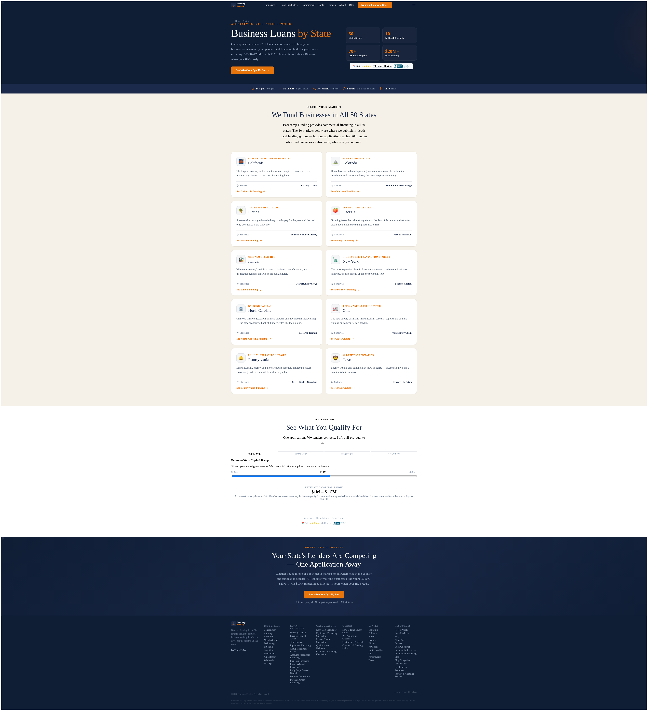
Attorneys (268, 633)
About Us (399, 640)
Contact (398, 643)
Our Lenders (401, 667)
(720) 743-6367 (238, 650)
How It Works (401, 630)
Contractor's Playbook (352, 642)
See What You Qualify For (324, 594)
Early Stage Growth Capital (299, 671)
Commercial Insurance (405, 650)
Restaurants (269, 653)
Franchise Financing (299, 661)
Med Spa (268, 663)
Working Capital (298, 632)
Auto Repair (270, 657)
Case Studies (401, 663)
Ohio (371, 653)
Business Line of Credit (298, 637)
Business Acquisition (300, 676)
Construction (270, 630)
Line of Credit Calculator (323, 640)
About (342, 5)
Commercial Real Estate (298, 650)
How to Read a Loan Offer (352, 631)
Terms (404, 692)
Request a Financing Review (374, 5)
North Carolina (376, 650)
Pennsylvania (375, 657)
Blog (351, 5)
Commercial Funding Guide (352, 646)
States (332, 5)
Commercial (308, 5)
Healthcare (269, 636)
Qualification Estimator (322, 646)
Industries (270, 5)
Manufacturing (271, 640)
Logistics (268, 650)
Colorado (373, 633)
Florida (372, 636)
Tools (321, 5)
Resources (399, 670)
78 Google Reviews (382, 66)
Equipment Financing (300, 645)
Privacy (397, 692)
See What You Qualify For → (252, 70)
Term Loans (296, 642)
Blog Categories (402, 660)
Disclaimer (412, 692)
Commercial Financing (405, 653)
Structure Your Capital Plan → (324, 511)
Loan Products (288, 5)
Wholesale (269, 660)
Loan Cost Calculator (326, 630)
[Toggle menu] (414, 5)
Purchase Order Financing (297, 681)
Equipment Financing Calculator (326, 634)
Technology (269, 643)
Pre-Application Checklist (350, 637)
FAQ (397, 636)
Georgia (372, 640)
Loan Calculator (402, 647)
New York (373, 647)
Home (238, 21)
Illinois (372, 643)
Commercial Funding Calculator (326, 652)
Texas (371, 660)
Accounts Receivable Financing (300, 656)
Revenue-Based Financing (297, 665)
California (373, 630)
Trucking (268, 647)
